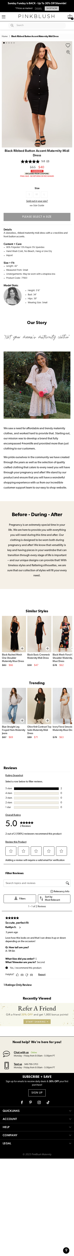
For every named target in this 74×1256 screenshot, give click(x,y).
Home (5, 36)
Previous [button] (5, 94)
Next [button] (68, 94)
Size (37, 188)
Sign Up (37, 1093)
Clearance (37, 171)
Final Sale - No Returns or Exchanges (37, 176)
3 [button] (9, 43)
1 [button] (4, 43)
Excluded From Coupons (37, 174)
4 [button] (11, 43)
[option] (37, 94)
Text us (18, 1064)
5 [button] (14, 43)
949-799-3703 (31, 1064)
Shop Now (51, 8)
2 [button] (6, 43)
